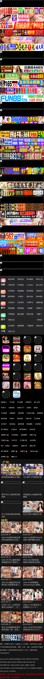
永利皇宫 (32, 429)
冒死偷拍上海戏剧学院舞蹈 (32, 495)
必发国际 (38, 424)
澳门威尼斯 (4, 451)
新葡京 (36, 408)
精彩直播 (4, 418)
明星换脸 (20, 308)
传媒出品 (11, 320)
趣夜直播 (21, 424)
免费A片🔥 (24, 451)
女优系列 (20, 302)
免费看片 (15, 446)
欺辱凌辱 (11, 296)
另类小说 (11, 331)
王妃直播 (37, 418)
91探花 (20, 296)
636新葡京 (14, 435)
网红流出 (30, 296)
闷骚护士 (39, 308)
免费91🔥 (14, 451)
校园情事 (20, 326)
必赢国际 (13, 413)
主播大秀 (29, 418)
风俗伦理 (39, 326)
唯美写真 (30, 314)
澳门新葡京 (4, 429)
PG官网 (12, 402)
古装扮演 (11, 302)
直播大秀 (32, 446)
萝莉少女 (39, 279)
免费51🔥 (32, 435)
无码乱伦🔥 (5, 440)
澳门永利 (37, 402)
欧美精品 (30, 279)
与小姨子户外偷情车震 (32, 477)
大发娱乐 (14, 429)
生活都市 (11, 326)
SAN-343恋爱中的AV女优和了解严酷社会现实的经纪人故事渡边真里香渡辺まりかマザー (32, 541)
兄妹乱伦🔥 (34, 451)
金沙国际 (33, 440)
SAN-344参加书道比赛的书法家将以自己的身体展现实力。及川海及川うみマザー (11, 541)
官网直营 (29, 402)
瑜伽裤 (30, 308)
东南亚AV (39, 291)
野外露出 (39, 296)
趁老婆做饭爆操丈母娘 (11, 477)
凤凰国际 (21, 413)
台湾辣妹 (11, 291)
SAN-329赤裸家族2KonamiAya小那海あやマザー (32, 584)
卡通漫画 (11, 314)
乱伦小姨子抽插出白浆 (32, 514)
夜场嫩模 (30, 424)
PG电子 (3, 408)
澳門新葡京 (23, 429)
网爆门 (39, 314)
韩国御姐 (20, 291)
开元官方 (14, 440)
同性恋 (39, 320)
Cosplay (30, 285)
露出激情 (20, 314)
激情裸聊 (24, 435)
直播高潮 (40, 413)
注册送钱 (12, 408)
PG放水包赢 (30, 413)
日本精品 (20, 285)
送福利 (29, 408)
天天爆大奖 (23, 440)
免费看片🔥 (5, 435)
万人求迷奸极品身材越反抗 (11, 515)
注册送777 (20, 408)
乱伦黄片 (4, 424)
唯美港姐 (30, 291)
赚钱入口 (14, 457)
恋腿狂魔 (39, 302)
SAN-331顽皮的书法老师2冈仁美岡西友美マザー (11, 584)
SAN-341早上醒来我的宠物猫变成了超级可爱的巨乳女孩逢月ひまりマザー (11, 563)
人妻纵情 (30, 326)
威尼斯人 (4, 402)
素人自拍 (39, 285)
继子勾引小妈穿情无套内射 (11, 495)
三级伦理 (11, 285)
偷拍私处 (13, 424)
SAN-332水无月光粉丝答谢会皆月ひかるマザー (32, 629)
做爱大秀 (24, 446)
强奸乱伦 (20, 279)
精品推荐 (11, 279)
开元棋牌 (20, 402)
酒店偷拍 (20, 418)
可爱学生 (30, 302)
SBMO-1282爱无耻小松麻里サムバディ (32, 606)
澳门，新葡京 (5, 446)
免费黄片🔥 (5, 457)
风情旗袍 (11, 308)
